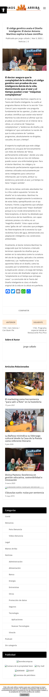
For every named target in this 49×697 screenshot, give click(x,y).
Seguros (12, 606)
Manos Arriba (11, 548)
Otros (11, 594)
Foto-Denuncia (15, 529)
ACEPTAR (24, 695)
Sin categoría (11, 645)
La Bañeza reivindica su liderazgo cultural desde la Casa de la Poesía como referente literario (23, 438)
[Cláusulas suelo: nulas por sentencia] (24, 488)
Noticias (22, 41)
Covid (7, 516)
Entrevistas (14, 587)
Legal (7, 542)
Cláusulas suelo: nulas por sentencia (24, 492)
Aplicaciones (17, 619)
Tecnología (14, 613)
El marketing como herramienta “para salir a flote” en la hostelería (23, 400)
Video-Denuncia (16, 536)
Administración (15, 561)
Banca (11, 574)
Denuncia (9, 523)
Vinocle (12, 632)
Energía (12, 581)
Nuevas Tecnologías (20, 626)
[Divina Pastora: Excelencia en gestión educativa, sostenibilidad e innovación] (24, 459)
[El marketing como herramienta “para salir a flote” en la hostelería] (24, 384)
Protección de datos (18, 600)
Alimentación (15, 568)
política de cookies (33, 692)
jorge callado (24, 38)
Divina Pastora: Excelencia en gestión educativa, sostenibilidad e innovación (23, 477)
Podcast (8, 639)
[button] (3, 10)
